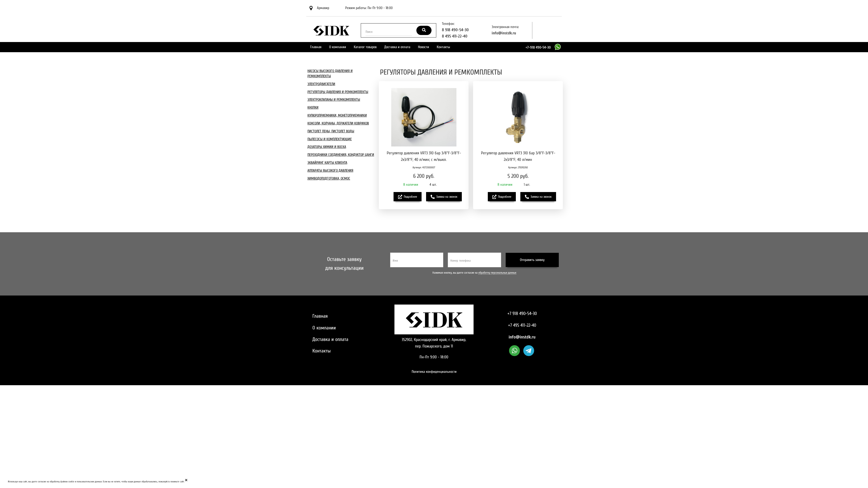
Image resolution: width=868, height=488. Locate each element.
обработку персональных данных (497, 272)
